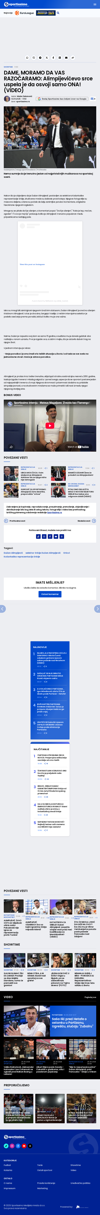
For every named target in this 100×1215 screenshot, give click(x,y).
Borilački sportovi (8, 1063)
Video (8, 997)
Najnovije (8, 13)
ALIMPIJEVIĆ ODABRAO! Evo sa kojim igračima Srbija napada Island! (36, 926)
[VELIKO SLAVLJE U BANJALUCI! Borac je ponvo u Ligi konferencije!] (50, 1108)
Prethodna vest (17, 521)
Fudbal (7, 1165)
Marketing (42, 1188)
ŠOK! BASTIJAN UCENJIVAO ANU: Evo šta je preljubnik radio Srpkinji (52, 773)
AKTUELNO (41, 1112)
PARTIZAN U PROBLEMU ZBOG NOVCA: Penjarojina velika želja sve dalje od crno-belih (52, 757)
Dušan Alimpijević (13, 553)
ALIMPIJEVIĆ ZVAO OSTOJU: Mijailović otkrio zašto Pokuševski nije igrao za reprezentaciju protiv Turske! (13, 927)
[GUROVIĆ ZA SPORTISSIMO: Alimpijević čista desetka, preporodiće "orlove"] (11, 490)
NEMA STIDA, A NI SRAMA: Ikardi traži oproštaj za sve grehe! (36, 977)
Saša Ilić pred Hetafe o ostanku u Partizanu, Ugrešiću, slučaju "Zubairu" (72, 1022)
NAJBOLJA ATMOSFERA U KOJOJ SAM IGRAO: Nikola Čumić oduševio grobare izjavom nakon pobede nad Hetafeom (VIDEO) (51, 658)
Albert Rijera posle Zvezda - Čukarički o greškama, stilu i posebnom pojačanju (50, 1069)
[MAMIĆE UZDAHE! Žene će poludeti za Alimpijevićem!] (58, 473)
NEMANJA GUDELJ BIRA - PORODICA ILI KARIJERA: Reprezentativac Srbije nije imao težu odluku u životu (84, 979)
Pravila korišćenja (46, 1183)
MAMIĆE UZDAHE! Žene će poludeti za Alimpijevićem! (80, 474)
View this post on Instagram (32, 264)
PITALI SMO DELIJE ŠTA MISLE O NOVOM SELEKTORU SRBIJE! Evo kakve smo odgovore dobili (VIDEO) (81, 493)
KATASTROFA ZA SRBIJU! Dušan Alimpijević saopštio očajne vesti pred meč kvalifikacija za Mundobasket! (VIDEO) (61, 929)
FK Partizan (57, 1015)
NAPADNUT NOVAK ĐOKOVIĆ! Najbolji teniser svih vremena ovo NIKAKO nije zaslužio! (51, 824)
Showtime (8, 67)
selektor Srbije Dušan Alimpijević (43, 553)
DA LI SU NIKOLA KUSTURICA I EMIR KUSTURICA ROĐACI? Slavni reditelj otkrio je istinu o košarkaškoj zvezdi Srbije (52, 808)
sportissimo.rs (23, 101)
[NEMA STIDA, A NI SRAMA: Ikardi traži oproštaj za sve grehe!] (38, 960)
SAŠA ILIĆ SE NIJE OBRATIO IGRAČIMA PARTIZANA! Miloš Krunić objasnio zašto (50, 676)
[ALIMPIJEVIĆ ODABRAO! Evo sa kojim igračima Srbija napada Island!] (37, 906)
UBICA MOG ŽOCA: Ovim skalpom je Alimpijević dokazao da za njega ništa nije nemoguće (33, 476)
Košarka (8, 1170)
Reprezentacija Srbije (28, 468)
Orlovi (66, 553)
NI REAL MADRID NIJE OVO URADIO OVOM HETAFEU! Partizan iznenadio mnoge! (81, 1116)
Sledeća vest (84, 521)
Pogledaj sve (90, 997)
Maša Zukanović (24, 96)
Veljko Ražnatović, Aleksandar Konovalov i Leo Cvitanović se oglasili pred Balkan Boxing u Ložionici (19, 1070)
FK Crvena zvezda (40, 1063)
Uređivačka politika (80, 1183)
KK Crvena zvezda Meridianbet (76, 485)
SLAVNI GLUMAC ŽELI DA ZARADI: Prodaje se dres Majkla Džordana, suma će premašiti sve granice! (13, 979)
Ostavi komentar (50, 594)
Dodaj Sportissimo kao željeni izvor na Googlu (64, 99)
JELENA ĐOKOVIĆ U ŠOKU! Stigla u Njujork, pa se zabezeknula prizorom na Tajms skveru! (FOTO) (60, 979)
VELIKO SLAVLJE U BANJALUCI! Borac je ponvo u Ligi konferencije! (49, 1117)
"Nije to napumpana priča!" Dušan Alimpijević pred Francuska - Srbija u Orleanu (83, 1069)
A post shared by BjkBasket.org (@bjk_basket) (50, 301)
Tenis (40, 1165)
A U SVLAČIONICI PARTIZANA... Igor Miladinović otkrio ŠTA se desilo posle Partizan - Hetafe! (51, 691)
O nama (8, 1183)
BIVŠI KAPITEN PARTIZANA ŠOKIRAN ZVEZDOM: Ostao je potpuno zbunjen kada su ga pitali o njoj (50, 708)
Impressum (9, 1188)
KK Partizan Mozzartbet (9, 916)
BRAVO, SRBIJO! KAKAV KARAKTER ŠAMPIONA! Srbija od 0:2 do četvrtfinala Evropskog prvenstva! (52, 790)
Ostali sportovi (44, 1170)
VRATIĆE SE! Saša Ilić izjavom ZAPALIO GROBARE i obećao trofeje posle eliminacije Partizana (50, 726)
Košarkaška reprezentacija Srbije (22, 556)
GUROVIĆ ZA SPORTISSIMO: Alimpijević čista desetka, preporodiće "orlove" (33, 491)
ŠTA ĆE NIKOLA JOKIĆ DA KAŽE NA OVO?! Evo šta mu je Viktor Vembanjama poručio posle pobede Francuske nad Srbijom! (85, 929)
